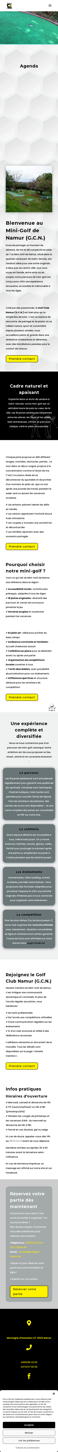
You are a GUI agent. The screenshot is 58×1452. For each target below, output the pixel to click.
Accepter (29, 1425)
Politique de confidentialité (27, 1447)
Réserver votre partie (24, 1291)
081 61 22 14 (15, 1141)
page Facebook (36, 943)
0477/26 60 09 (18, 1247)
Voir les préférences (29, 1440)
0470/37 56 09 (33, 1242)
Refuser (29, 1432)
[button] (53, 1393)
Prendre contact (22, 358)
